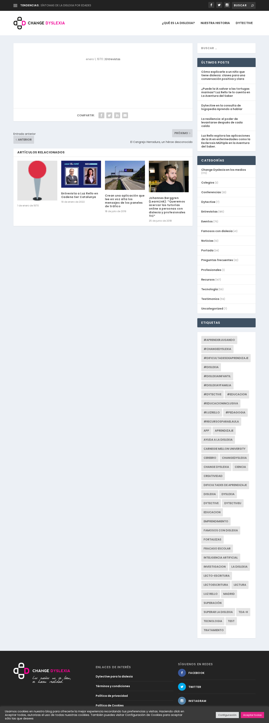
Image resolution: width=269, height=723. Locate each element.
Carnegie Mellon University (224, 449)
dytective (211, 503)
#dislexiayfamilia (217, 385)
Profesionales (211, 270)
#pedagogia (235, 412)
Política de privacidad (112, 696)
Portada (207, 250)
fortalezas (212, 539)
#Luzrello (212, 412)
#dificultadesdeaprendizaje (226, 358)
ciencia (240, 467)
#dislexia (211, 367)
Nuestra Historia (215, 23)
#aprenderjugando (219, 340)
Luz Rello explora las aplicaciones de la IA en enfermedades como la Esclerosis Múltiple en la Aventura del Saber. (225, 141)
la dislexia (239, 567)
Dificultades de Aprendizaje (225, 485)
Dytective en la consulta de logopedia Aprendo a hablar (221, 107)
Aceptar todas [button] (252, 715)
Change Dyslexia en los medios (223, 170)
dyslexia (228, 494)
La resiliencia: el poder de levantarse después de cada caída (222, 122)
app (206, 431)
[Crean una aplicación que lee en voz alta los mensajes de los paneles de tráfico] (125, 175)
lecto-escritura (217, 576)
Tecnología (209, 289)
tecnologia (213, 621)
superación (213, 603)
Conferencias (211, 192)
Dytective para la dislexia (114, 676)
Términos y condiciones (113, 686)
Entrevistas (112, 59)
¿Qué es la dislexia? (178, 23)
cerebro (210, 458)
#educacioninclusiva (221, 403)
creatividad (213, 476)
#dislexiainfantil (217, 376)
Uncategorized (212, 309)
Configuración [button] (227, 715)
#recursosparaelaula (221, 422)
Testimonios (210, 299)
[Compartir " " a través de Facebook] (101, 115)
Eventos (207, 221)
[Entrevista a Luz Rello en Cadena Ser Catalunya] (81, 174)
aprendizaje (224, 431)
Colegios (207, 183)
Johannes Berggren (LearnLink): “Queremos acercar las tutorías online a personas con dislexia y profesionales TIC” (167, 207)
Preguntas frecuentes (217, 260)
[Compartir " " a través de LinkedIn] (117, 115)
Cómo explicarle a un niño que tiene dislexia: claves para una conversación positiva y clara (223, 75)
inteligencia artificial (221, 558)
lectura (240, 585)
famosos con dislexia (221, 530)
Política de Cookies (110, 705)
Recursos (208, 280)
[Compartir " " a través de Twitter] (109, 115)
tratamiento (214, 630)
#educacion (237, 394)
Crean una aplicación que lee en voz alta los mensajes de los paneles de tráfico (125, 201)
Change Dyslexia (216, 467)
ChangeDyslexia (234, 458)
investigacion (215, 567)
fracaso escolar (217, 548)
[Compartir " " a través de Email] (125, 115)
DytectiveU (232, 503)
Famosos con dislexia (217, 231)
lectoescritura (216, 585)
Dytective (244, 23)
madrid (229, 594)
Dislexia (210, 494)
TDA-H (243, 612)
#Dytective (212, 394)
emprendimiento (216, 521)
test (231, 621)
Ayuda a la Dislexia (218, 440)
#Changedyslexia (217, 349)
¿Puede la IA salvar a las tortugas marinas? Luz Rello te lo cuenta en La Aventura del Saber (225, 92)
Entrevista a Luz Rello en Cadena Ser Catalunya (79, 195)
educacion (212, 512)
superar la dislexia (218, 612)
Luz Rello (211, 594)
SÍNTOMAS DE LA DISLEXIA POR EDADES (66, 5)
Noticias (207, 241)
